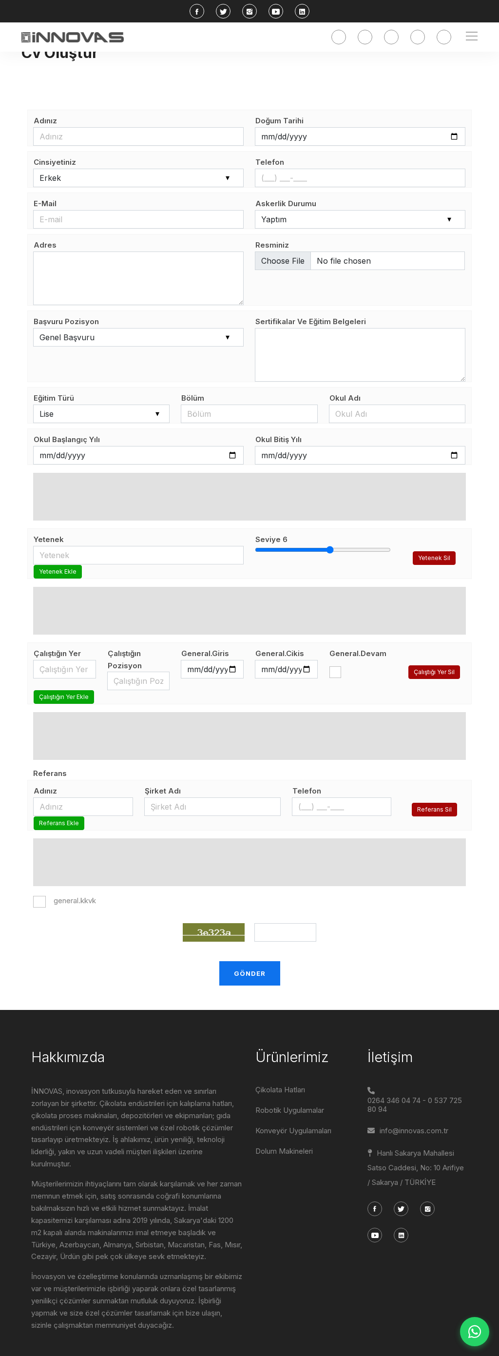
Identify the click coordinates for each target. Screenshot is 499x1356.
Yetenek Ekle (58, 571)
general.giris (205, 653)
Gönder (250, 973)
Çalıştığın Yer (57, 653)
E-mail (45, 203)
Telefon (269, 162)
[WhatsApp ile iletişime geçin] (474, 1331)
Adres (45, 245)
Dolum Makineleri (284, 1151)
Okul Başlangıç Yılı (67, 439)
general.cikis (279, 653)
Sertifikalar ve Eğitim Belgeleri (310, 321)
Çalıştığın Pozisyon (125, 659)
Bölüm (192, 398)
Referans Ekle (59, 823)
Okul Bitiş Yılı (278, 439)
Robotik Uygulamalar (289, 1110)
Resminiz (272, 245)
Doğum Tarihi (279, 120)
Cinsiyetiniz (55, 162)
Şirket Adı (163, 790)
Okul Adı (345, 398)
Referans (50, 773)
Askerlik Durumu (285, 203)
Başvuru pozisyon (66, 321)
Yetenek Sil (434, 558)
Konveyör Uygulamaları (293, 1130)
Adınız (45, 120)
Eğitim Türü (54, 398)
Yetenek (49, 539)
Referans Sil (434, 809)
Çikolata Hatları (280, 1089)
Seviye (271, 539)
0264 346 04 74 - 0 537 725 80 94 (414, 1105)
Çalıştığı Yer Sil (434, 672)
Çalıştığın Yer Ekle (64, 696)
